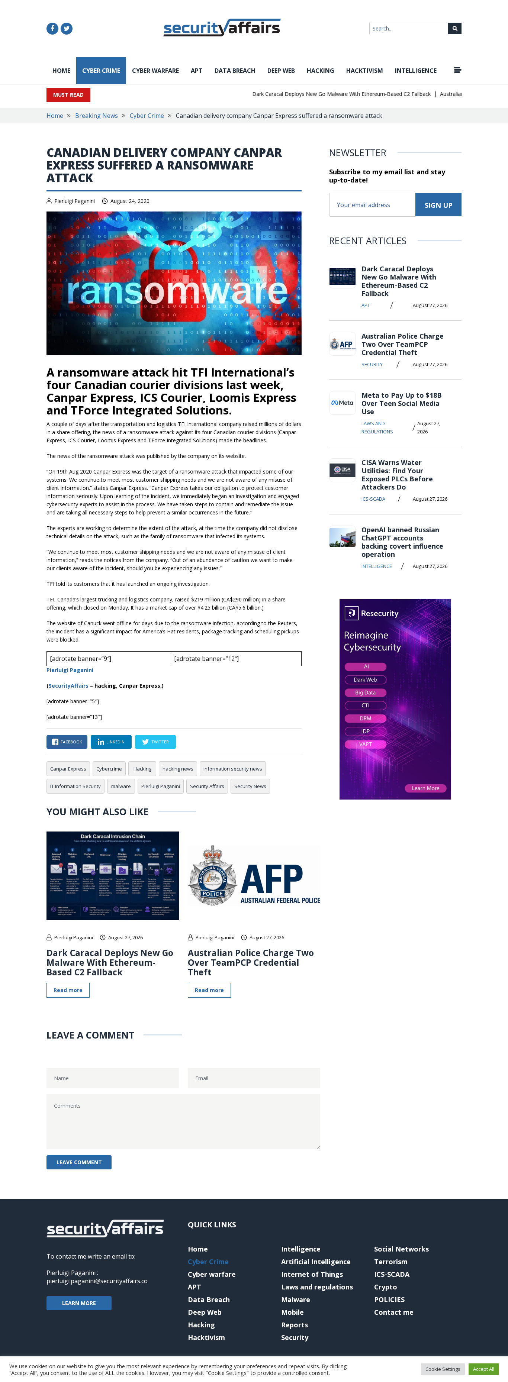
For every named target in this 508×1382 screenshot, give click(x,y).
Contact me (394, 1312)
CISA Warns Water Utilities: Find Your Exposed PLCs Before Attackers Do (397, 474)
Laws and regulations (377, 427)
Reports (294, 1324)
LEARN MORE (79, 1303)
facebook (71, 742)
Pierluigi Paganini (74, 200)
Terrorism (391, 1261)
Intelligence (416, 71)
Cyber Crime (101, 71)
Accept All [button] (483, 1369)
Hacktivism (364, 71)
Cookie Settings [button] (442, 1369)
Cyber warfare (155, 71)
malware (121, 786)
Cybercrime (109, 768)
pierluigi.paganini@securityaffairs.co (97, 1281)
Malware (295, 1299)
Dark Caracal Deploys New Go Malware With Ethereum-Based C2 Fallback (327, 93)
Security (372, 364)
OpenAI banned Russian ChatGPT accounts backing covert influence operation (402, 542)
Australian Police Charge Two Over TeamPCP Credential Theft (251, 962)
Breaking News (96, 116)
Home (61, 71)
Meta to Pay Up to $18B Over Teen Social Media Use (401, 403)
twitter (160, 742)
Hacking (320, 71)
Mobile (292, 1312)
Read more (68, 990)
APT (197, 71)
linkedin (115, 742)
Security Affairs (207, 786)
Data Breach (235, 71)
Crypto (385, 1286)
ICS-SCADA (373, 498)
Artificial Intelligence (316, 1261)
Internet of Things (312, 1274)
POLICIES (389, 1299)
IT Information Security (75, 786)
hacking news (178, 768)
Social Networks (401, 1248)
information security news (232, 768)
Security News (250, 786)
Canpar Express (68, 768)
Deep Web (281, 71)
